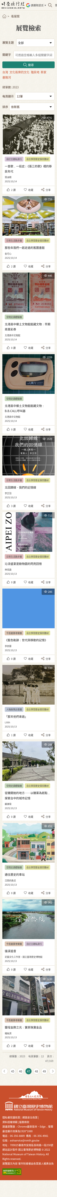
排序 (5, 107)
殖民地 (35, 72)
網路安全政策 (30, 1117)
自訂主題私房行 (14, 159)
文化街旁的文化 (19, 72)
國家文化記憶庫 (28, 1095)
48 (36, 1071)
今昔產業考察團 (14, 633)
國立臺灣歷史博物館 (28, 1106)
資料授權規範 (10, 1122)
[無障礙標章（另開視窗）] (11, 1171)
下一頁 (52, 1071)
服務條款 (24, 1122)
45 (12, 1071)
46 (20, 1071)
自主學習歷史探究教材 (37, 159)
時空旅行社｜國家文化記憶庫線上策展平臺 (13, 5)
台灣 (5, 72)
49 (44, 1071)
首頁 (4, 16)
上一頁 (4, 1071)
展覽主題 (8, 42)
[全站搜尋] (50, 5)
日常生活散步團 (14, 240)
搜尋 (31, 65)
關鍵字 (6, 54)
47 (28, 1071)
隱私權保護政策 (11, 1117)
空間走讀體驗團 (14, 317)
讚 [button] (13, 190)
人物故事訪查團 (14, 709)
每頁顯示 (8, 96)
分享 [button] (48, 190)
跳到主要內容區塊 (4, 1)
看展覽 (15, 16)
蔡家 (43, 72)
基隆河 (6, 77)
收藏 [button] (30, 190)
